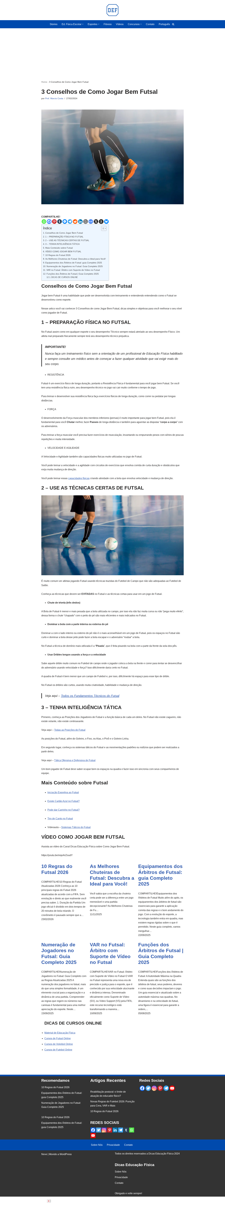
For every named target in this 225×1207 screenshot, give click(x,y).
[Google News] (90, 221)
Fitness (108, 24)
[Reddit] (75, 221)
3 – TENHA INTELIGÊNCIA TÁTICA (62, 244)
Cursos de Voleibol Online (58, 1044)
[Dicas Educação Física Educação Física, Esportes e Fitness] (112, 10)
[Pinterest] (54, 221)
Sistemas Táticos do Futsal (76, 827)
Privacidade (113, 1145)
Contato (150, 24)
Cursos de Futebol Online (58, 1049)
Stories (53, 24)
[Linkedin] (80, 221)
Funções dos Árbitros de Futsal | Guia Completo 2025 (73, 274)
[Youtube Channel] (93, 1135)
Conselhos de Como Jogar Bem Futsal (64, 233)
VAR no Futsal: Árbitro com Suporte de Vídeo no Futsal (73, 270)
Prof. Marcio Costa (54, 98)
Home (44, 82)
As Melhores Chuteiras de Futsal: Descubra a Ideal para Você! (75, 259)
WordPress (66, 1154)
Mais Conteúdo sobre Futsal (59, 248)
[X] (96, 221)
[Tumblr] (59, 221)
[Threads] (101, 221)
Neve (44, 1154)
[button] (82, 24)
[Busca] (173, 24)
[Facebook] (49, 221)
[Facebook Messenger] (64, 221)
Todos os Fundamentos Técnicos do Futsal (90, 695)
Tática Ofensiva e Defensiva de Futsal (75, 760)
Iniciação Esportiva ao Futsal (63, 792)
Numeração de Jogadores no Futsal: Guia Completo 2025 (75, 266)
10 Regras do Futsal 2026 (58, 255)
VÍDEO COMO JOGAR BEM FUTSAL (63, 251)
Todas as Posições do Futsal (69, 730)
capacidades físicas (79, 478)
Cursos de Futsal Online (57, 1038)
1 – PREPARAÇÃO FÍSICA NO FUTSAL (64, 236)
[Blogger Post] (85, 221)
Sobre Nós (97, 1145)
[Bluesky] (106, 221)
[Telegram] (70, 221)
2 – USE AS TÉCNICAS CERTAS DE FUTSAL (67, 240)
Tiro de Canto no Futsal (60, 818)
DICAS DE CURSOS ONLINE (64, 277)
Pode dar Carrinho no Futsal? (63, 810)
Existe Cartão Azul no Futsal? (63, 801)
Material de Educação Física (59, 1032)
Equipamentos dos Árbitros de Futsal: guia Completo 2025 (73, 262)
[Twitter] (98, 1130)
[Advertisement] (112, 49)
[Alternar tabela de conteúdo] (102, 228)
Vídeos (120, 24)
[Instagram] (104, 1130)
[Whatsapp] (44, 221)
